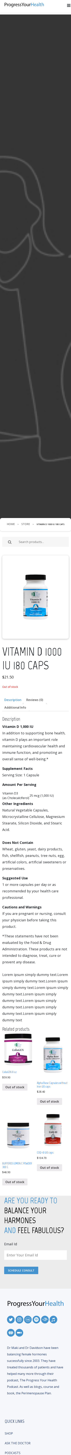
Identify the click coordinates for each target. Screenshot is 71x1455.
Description (12, 700)
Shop (9, 1433)
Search (9, 542)
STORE (25, 524)
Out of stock (14, 1087)
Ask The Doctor (17, 1443)
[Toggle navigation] (68, 5)
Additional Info (15, 707)
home (11, 524)
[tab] (12, 700)
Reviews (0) (34, 700)
